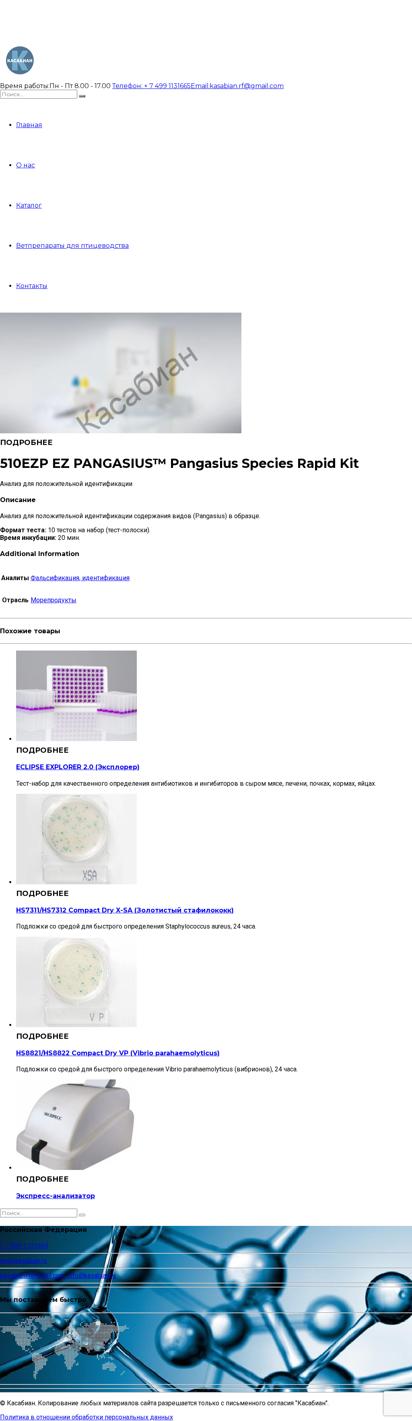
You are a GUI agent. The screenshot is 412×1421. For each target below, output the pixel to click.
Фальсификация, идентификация (80, 578)
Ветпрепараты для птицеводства (72, 245)
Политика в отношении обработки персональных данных (86, 1417)
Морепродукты (53, 600)
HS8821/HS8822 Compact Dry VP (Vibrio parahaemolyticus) (118, 1053)
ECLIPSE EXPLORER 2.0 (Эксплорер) (78, 767)
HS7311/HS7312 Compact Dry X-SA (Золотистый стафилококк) (125, 910)
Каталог (29, 205)
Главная (29, 125)
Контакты (31, 286)
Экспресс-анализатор (55, 1196)
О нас (25, 165)
